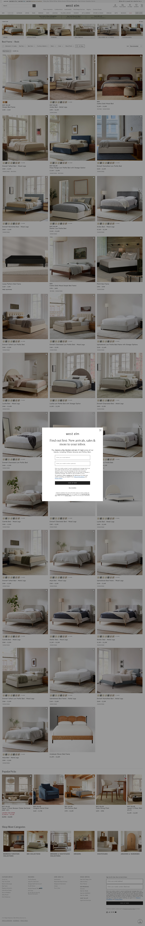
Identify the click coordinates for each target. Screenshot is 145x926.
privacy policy (68, 495)
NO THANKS (72, 488)
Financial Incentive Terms (63, 494)
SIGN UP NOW (72, 483)
